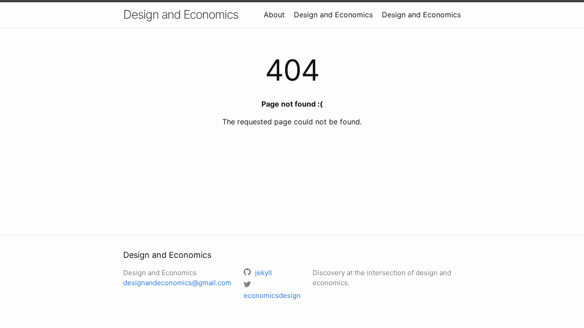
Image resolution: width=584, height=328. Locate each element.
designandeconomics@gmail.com (177, 282)
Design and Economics (180, 14)
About (274, 14)
